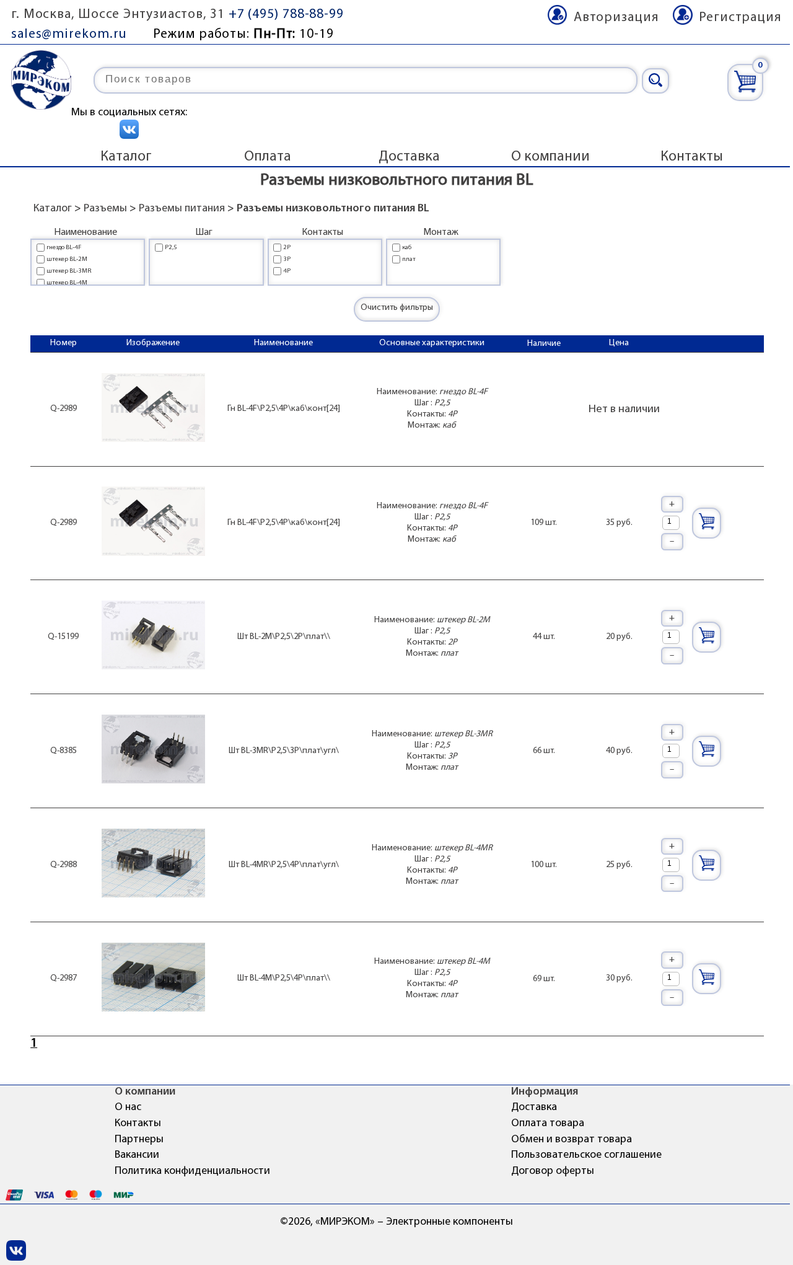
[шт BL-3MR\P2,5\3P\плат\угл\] (153, 751)
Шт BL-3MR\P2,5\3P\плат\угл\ (284, 751)
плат (409, 259)
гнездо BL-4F (63, 247)
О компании (550, 156)
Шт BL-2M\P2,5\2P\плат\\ (283, 636)
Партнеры (139, 1139)
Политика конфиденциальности (192, 1171)
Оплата (267, 156)
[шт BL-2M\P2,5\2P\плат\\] (153, 637)
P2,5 (171, 247)
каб (406, 247)
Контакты (691, 156)
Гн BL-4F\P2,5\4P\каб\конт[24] (283, 408)
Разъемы (105, 208)
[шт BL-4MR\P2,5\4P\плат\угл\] (153, 865)
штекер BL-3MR (68, 271)
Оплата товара (547, 1123)
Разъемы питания (182, 208)
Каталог (126, 156)
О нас (128, 1107)
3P (287, 259)
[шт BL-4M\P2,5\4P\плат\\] (153, 979)
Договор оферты (552, 1171)
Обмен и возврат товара (571, 1139)
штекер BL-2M (66, 259)
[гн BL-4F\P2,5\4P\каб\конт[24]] (153, 409)
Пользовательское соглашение (586, 1155)
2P (287, 247)
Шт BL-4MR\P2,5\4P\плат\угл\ (284, 865)
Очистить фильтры (397, 307)
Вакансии (137, 1155)
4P (287, 271)
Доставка (409, 156)
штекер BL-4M (66, 283)
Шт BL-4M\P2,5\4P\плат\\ (283, 978)
